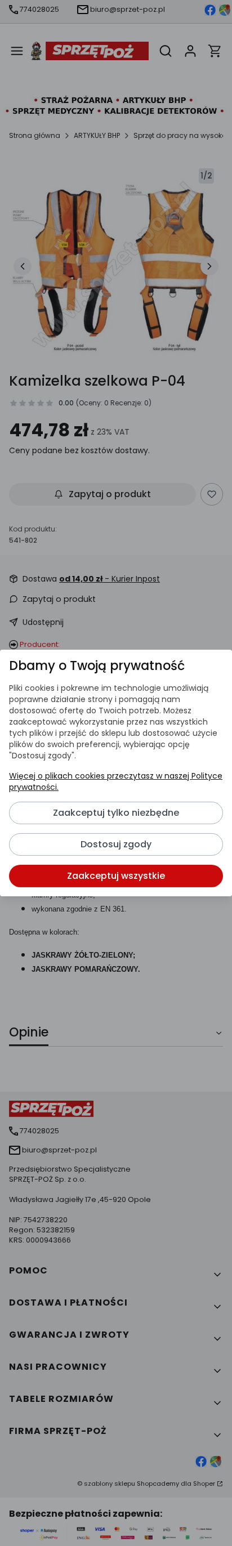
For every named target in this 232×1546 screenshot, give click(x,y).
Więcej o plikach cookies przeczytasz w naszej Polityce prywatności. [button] (115, 781)
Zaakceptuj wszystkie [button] (116, 875)
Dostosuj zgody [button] (116, 844)
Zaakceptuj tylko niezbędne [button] (116, 812)
